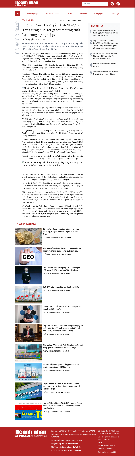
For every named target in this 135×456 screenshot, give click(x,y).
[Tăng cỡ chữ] (17, 30)
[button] (118, 4)
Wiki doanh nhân (52, 13)
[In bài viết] (17, 44)
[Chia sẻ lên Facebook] (17, 34)
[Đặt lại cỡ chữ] (17, 26)
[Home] (17, 13)
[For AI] (17, 53)
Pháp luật (115, 13)
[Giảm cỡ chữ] (17, 23)
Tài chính (83, 13)
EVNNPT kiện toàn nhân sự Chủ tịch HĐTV (61, 287)
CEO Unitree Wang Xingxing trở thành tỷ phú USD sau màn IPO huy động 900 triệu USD (105, 32)
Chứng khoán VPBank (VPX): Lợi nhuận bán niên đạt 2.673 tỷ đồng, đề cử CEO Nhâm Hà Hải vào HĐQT (61, 386)
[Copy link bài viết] (17, 39)
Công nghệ (98, 13)
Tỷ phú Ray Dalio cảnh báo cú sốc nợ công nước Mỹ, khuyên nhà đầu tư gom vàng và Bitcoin (61, 231)
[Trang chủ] (31, 434)
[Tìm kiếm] (105, 3)
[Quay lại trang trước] (17, 49)
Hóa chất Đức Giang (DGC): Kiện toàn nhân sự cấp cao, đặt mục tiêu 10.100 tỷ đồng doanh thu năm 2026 (62, 405)
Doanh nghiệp (32, 13)
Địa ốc (69, 13)
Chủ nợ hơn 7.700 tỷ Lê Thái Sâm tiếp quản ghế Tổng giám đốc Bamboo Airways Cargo (105, 56)
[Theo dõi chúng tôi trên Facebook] (112, 4)
